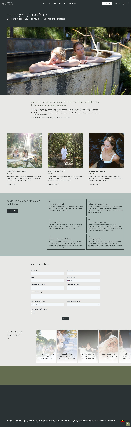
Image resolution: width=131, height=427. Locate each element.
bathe (44, 3)
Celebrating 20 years (86, 395)
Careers (83, 403)
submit (65, 318)
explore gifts (12, 211)
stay (55, 3)
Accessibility (62, 401)
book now (107, 3)
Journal (83, 401)
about (83, 391)
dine (60, 3)
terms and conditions (109, 406)
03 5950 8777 (12, 395)
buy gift (117, 3)
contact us (11, 404)
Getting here (62, 393)
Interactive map (62, 397)
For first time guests (108, 399)
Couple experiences (108, 393)
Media (83, 405)
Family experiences (108, 397)
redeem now (12, 184)
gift (65, 3)
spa (49, 3)
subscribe (65, 382)
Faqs (60, 399)
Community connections (87, 397)
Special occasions (107, 395)
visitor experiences (109, 391)
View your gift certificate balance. (61, 117)
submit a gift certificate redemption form (52, 112)
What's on (61, 395)
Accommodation (40, 397)
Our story (84, 393)
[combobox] (83, 288)
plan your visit (72, 3)
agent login (107, 414)
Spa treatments (40, 402)
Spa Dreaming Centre (41, 395)
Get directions (12, 399)
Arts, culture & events (86, 399)
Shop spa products (41, 404)
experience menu (108, 402)
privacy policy (107, 410)
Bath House (39, 393)
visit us (39, 391)
